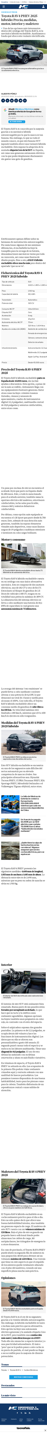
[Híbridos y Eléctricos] (23, 1408)
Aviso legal (21, 1419)
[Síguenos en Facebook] (17, 1413)
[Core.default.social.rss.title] (30, 1413)
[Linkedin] (12, 100)
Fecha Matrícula (41, 1419)
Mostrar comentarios (23, 1377)
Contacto (14, 1419)
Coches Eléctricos (9, 12)
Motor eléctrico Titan (36, 2)
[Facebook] (3, 100)
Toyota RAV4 (15, 1370)
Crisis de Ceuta (15, 2)
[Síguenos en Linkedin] (26, 1413)
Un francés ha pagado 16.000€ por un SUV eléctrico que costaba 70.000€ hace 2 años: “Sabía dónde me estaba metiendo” (32, 825)
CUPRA (24, 2)
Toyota (4, 1370)
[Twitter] (7, 100)
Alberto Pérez (9, 94)
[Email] (25, 100)
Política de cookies (30, 1419)
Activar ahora (16, 122)
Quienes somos (4, 1419)
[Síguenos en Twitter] (21, 1413)
